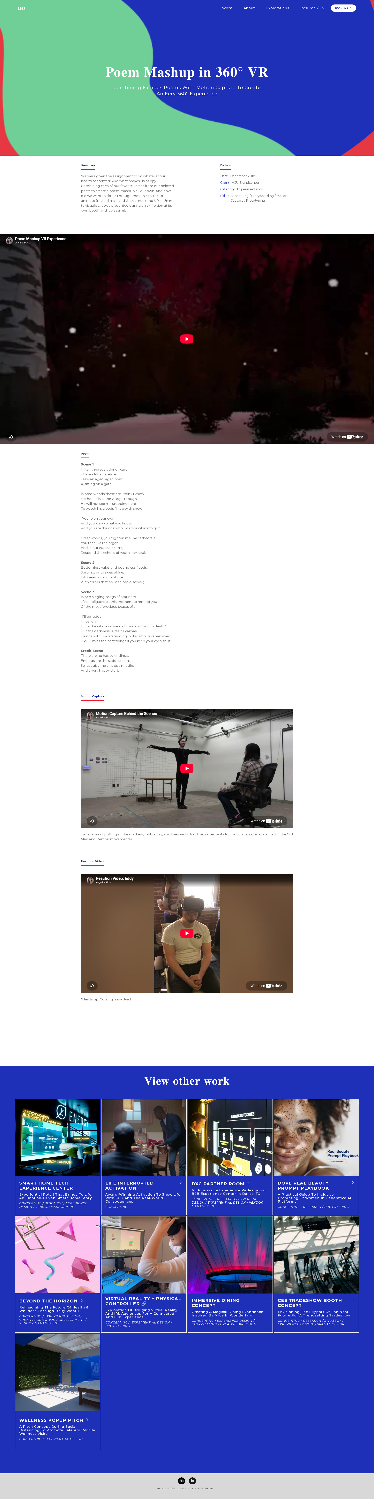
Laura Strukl (97, 1033)
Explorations (277, 8)
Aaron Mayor (98, 1039)
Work (227, 8)
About (249, 8)
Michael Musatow (104, 1027)
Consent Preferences (183, 1493)
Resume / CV (313, 8)
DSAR (197, 1493)
